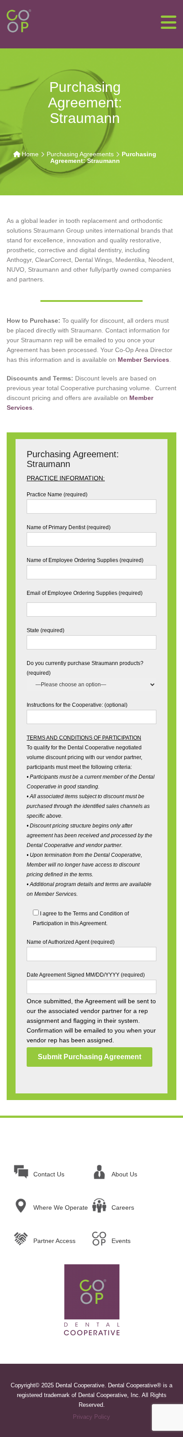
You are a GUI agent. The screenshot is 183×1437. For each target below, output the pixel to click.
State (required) (45, 630)
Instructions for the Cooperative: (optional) (77, 705)
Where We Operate (60, 1207)
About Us (124, 1174)
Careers (122, 1207)
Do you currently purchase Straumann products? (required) (85, 668)
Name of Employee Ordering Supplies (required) (85, 560)
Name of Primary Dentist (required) (69, 527)
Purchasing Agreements (80, 154)
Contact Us (48, 1174)
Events (121, 1240)
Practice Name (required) (57, 494)
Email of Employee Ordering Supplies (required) (85, 593)
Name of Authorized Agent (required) (71, 942)
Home (30, 154)
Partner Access (54, 1240)
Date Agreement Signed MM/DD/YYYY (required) (86, 975)
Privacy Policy (91, 1416)
